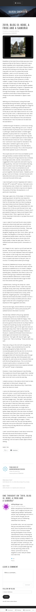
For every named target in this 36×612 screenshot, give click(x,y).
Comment (27, 585)
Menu (19, 3)
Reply (12, 560)
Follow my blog (9, 589)
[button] (14, 52)
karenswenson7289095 (10, 33)
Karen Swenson (18, 12)
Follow (6, 596)
